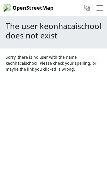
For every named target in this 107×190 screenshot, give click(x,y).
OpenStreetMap (33, 7)
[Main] (100, 8)
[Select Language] (87, 8)
